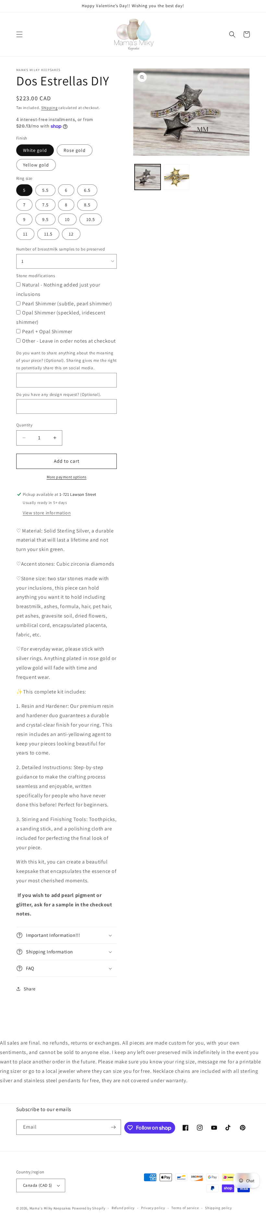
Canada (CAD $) (37, 1185)
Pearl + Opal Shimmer (47, 331)
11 (25, 234)
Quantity (24, 425)
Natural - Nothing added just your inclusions (58, 289)
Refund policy (123, 1208)
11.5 (48, 234)
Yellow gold (36, 165)
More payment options (67, 476)
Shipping (49, 107)
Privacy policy (153, 1208)
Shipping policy (218, 1208)
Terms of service (185, 1208)
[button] (19, 34)
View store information (47, 513)
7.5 (45, 205)
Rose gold (75, 150)
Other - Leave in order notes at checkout (69, 340)
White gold (35, 150)
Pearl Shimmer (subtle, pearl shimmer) (67, 303)
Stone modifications (35, 275)
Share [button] (30, 989)
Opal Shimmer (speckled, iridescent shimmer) (60, 317)
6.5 (87, 190)
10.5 (90, 219)
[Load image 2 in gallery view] (177, 177)
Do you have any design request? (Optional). (58, 394)
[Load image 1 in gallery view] (148, 177)
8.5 (87, 205)
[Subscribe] (113, 1127)
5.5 (45, 190)
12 (71, 234)
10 (67, 219)
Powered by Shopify (88, 1208)
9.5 (45, 219)
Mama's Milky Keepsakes (50, 1208)
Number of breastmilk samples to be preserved (60, 249)
